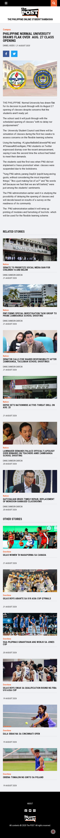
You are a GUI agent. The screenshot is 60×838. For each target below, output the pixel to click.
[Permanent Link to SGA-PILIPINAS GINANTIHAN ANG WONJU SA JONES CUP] (30, 624)
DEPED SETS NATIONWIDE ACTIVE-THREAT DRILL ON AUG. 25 (29, 406)
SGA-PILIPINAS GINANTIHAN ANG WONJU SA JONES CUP (28, 643)
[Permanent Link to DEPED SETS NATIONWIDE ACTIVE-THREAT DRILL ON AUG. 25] (30, 387)
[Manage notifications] (53, 831)
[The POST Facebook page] (26, 811)
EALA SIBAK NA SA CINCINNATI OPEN (21, 734)
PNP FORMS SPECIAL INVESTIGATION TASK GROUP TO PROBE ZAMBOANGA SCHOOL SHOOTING (30, 314)
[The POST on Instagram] (34, 811)
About (30, 803)
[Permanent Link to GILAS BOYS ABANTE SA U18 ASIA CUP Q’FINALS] (30, 580)
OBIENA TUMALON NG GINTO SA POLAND (23, 777)
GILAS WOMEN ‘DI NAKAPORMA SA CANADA (24, 555)
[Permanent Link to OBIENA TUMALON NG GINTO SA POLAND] (30, 759)
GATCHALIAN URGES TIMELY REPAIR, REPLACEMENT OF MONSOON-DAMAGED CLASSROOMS (28, 500)
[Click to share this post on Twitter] (14, 54)
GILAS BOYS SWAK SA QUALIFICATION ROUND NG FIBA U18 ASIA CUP (30, 689)
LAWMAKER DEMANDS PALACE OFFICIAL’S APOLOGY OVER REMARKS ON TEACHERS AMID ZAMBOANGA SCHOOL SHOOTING (28, 453)
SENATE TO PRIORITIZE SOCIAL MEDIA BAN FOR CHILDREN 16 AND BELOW (26, 268)
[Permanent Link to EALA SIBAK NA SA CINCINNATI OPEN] (30, 716)
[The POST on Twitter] (30, 811)
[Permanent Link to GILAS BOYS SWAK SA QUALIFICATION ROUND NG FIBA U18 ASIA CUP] (30, 670)
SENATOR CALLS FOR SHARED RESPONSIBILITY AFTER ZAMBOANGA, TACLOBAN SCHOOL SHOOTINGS (30, 360)
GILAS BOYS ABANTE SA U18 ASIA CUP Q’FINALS (27, 598)
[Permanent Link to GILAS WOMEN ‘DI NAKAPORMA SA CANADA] (30, 537)
